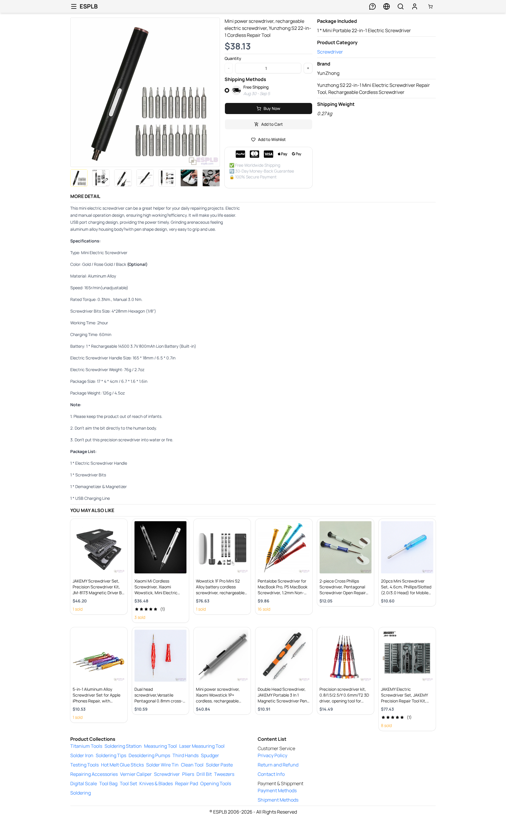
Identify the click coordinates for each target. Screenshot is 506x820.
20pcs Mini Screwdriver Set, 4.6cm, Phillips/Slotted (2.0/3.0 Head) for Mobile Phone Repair (406, 589)
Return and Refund (278, 765)
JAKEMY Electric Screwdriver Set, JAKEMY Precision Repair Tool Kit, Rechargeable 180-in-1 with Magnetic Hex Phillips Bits (406, 700)
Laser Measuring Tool (202, 746)
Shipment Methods (278, 800)
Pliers (188, 774)
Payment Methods (277, 790)
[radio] (227, 90)
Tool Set (128, 783)
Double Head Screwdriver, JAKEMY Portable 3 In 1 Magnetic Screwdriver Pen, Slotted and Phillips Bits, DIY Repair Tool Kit (283, 700)
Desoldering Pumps (149, 755)
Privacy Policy (272, 755)
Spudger (210, 755)
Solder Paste (219, 765)
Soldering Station (123, 746)
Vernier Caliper (136, 774)
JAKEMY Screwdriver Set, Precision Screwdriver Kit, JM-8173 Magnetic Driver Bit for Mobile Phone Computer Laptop (98, 592)
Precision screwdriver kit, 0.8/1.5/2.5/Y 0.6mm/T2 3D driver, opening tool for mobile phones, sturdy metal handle (344, 700)
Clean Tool (192, 765)
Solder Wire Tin (162, 765)
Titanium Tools (86, 746)
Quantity (233, 58)
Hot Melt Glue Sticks (122, 765)
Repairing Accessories (94, 774)
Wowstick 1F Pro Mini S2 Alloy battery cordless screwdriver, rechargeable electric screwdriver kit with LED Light (222, 592)
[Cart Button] (430, 6)
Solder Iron (81, 755)
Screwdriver (330, 52)
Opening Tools (215, 783)
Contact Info (271, 774)
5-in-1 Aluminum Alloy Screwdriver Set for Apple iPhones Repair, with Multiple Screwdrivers (96, 697)
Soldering (80, 793)
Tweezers (224, 774)
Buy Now (272, 108)
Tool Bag (108, 783)
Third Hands (185, 755)
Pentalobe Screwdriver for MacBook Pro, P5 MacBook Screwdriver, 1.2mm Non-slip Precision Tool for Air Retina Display (282, 592)
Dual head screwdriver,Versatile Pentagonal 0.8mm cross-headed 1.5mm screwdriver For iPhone (159, 700)
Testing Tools (84, 765)
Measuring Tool (160, 746)
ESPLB (89, 6)
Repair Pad (186, 783)
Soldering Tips (111, 755)
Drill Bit (204, 774)
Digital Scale (83, 783)
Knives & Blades (156, 783)
